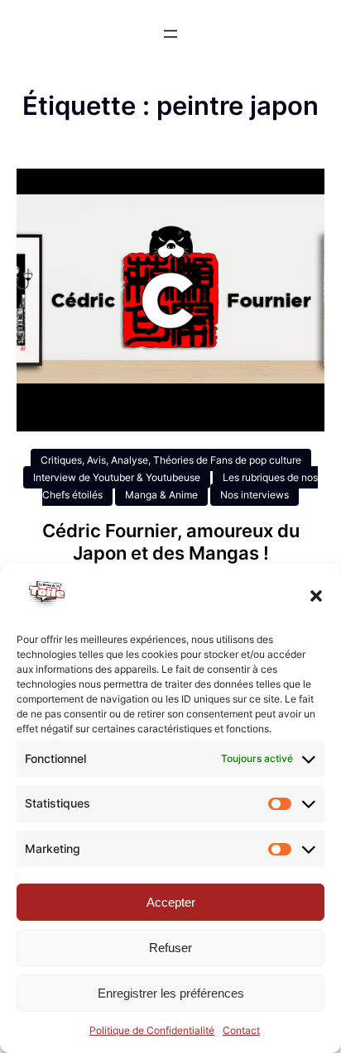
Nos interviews (254, 494)
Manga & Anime (161, 494)
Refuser (170, 948)
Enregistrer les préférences (171, 993)
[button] (316, 596)
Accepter (170, 902)
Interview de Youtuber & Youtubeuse (116, 477)
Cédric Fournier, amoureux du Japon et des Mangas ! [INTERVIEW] (171, 552)
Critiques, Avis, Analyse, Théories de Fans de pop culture (171, 460)
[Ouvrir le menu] (170, 34)
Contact (241, 1030)
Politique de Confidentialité (151, 1030)
